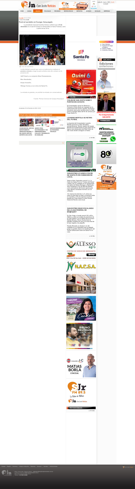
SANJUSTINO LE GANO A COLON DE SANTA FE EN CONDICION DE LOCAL (80, 175)
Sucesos (88, 11)
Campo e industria (24, 466)
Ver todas (92, 410)
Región (38, 11)
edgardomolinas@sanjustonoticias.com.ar (43, 471)
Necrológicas (68, 11)
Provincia (57, 11)
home (22, 11)
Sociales (97, 11)
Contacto (105, 4)
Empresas (107, 11)
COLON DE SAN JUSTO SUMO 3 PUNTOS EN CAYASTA (79, 101)
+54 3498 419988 (23, 475)
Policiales (47, 11)
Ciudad (29, 11)
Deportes (79, 11)
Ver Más (93, 137)
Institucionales (53, 466)
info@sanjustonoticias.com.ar (31, 472)
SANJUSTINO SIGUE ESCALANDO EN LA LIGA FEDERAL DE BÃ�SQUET (80, 210)
